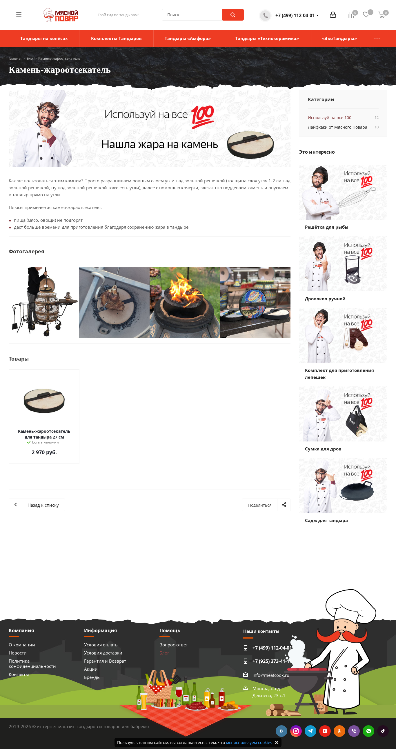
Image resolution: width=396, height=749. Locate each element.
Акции (91, 669)
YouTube (325, 731)
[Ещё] (377, 38)
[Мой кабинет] (333, 14)
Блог (164, 653)
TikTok (383, 731)
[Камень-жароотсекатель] (149, 128)
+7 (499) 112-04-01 (295, 15)
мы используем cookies (249, 742)
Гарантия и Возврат (105, 661)
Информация (100, 630)
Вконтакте (281, 731)
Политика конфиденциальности (32, 663)
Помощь (169, 630)
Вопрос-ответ (173, 645)
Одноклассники (339, 731)
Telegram (310, 731)
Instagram (296, 731)
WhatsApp (368, 731)
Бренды (92, 677)
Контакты (19, 674)
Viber (354, 731)
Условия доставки (103, 653)
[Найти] (233, 15)
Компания (21, 630)
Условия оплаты (101, 645)
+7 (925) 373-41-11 (272, 661)
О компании (22, 645)
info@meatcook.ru (271, 675)
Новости (18, 653)
